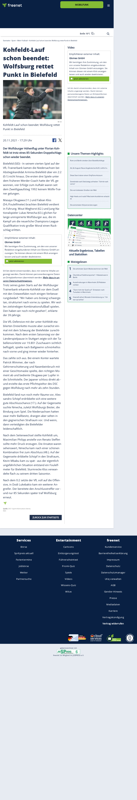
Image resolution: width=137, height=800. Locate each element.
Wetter (24, 572)
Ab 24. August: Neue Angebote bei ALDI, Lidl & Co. (88, 168)
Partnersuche (23, 579)
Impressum (113, 559)
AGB (113, 585)
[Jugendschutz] (68, 651)
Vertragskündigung (113, 617)
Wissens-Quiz (68, 585)
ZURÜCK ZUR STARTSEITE (45, 517)
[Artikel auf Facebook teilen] (54, 140)
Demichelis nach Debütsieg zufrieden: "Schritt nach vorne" (89, 182)
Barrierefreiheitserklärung (113, 553)
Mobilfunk (81, 4)
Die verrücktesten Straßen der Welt (83, 190)
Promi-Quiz (68, 566)
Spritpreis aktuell (23, 553)
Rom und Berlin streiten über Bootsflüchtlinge (87, 160)
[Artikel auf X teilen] (60, 140)
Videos (68, 579)
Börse (24, 547)
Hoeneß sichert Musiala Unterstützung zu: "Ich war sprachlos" (90, 298)
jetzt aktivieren (16, 261)
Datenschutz (113, 566)
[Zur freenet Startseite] (11, 4)
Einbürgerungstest (68, 553)
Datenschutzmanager (113, 572)
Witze (68, 591)
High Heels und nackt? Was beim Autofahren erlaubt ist (89, 197)
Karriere (113, 610)
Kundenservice (113, 547)
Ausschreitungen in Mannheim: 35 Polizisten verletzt (89, 283)
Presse (113, 598)
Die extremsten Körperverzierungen (83, 205)
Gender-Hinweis (113, 591)
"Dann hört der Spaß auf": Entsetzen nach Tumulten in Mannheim (89, 290)
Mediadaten (113, 604)
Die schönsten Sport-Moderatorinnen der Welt (90, 268)
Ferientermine (24, 559)
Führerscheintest (68, 559)
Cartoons (68, 547)
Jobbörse (24, 566)
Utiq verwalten (113, 579)
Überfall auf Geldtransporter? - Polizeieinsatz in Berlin (90, 276)
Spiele (68, 572)
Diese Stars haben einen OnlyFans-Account (86, 175)
